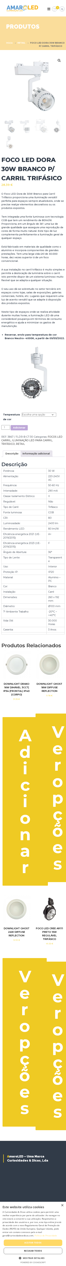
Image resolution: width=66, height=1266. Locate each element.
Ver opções (25, 1042)
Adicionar (19, 427)
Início (9, 43)
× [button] (62, 1205)
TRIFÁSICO (8, 443)
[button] (59, 60)
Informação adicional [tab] (36, 453)
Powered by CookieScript (33, 1262)
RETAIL (21, 43)
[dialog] (33, 1234)
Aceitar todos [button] (32, 1242)
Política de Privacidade (46, 1235)
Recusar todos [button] (33, 1250)
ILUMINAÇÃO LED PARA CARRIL (32, 440)
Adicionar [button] (25, 801)
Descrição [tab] (11, 453)
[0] (54, 9)
